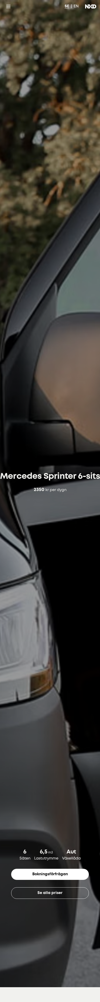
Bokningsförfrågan (50, 874)
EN (76, 6)
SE (67, 6)
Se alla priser (50, 893)
